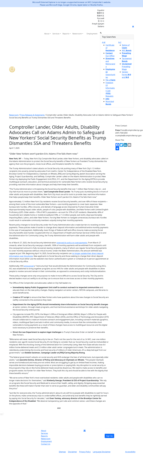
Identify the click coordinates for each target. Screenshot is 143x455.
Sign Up (109, 436)
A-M (103, 42)
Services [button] (56, 33)
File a (110, 80)
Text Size (118, 452)
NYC (126, 50)
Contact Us (45, 444)
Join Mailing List (114, 26)
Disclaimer (72, 452)
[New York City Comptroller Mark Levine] (25, 69)
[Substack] (133, 26)
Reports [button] (66, 33)
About (43, 430)
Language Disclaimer (102, 452)
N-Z (119, 42)
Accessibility (130, 452)
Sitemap (62, 452)
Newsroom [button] (77, 33)
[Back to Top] (1, 413)
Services (44, 433)
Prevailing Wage (126, 66)
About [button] (46, 33)
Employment (92, 33)
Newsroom (45, 438)
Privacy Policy (85, 452)
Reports (44, 436)
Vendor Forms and (126, 74)
